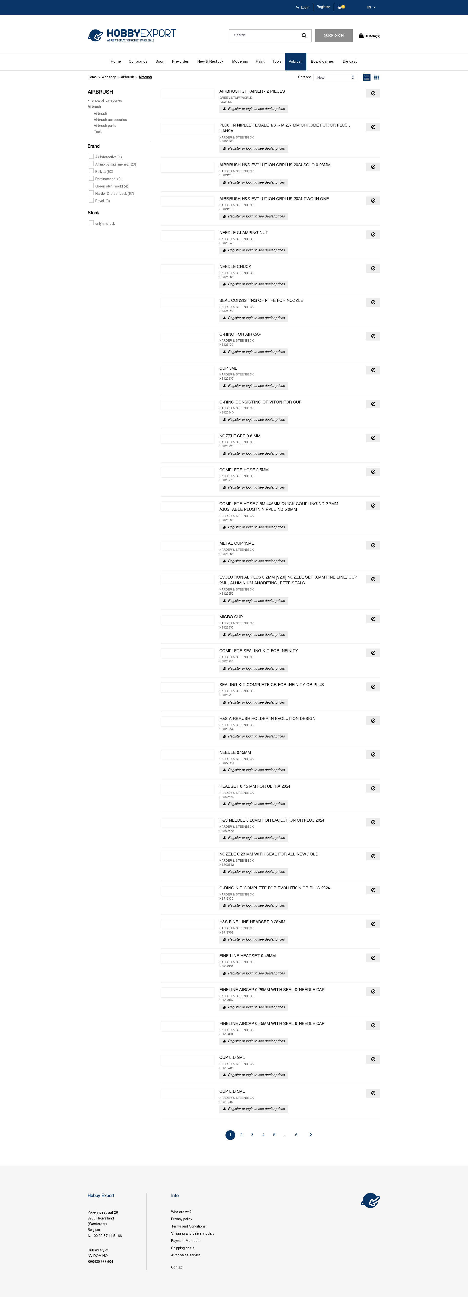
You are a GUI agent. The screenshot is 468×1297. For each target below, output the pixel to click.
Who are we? (181, 1212)
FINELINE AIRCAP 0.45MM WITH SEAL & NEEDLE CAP (271, 1024)
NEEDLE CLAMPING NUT (243, 233)
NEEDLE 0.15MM (235, 753)
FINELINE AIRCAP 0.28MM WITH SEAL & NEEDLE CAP (271, 990)
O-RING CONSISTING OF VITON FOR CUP (260, 402)
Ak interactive (108, 157)
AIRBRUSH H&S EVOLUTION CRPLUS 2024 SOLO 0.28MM (275, 165)
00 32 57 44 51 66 (108, 1236)
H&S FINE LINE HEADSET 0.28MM (252, 922)
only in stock (105, 224)
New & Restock (210, 61)
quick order (334, 36)
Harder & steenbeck (114, 194)
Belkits (104, 172)
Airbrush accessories (110, 120)
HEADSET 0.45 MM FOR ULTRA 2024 (254, 787)
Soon (160, 61)
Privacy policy (181, 1219)
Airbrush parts (105, 126)
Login (304, 7)
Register (323, 7)
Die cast (350, 61)
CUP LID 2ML (232, 1058)
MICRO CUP (231, 617)
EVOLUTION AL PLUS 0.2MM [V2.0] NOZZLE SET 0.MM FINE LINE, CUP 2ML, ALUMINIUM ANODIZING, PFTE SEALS (288, 580)
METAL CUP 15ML (236, 544)
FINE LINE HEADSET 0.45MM (247, 956)
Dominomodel (108, 179)
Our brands (138, 61)
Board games (322, 61)
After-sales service (186, 1255)
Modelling (240, 61)
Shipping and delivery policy (192, 1233)
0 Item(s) (373, 36)
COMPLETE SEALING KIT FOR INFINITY (258, 651)
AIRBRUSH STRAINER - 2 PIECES (252, 92)
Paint (260, 61)
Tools (277, 61)
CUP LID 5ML (232, 1092)
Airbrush (295, 61)
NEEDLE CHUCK (235, 267)
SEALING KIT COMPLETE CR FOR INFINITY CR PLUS (271, 685)
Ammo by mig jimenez (115, 164)
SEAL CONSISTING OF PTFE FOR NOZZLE (261, 301)
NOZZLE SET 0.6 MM (239, 436)
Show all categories (106, 100)
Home (116, 61)
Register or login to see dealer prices (256, 109)
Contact (177, 1267)
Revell (102, 201)
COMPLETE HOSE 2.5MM (244, 470)
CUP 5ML (228, 369)
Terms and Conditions (188, 1226)
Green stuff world (111, 186)
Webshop (108, 77)
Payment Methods (185, 1241)
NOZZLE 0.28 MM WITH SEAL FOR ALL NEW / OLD (268, 854)
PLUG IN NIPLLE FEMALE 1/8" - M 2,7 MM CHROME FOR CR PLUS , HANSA (284, 128)
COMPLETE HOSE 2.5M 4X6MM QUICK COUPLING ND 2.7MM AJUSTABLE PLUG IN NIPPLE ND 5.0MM (278, 507)
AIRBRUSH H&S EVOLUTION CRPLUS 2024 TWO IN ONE (274, 199)
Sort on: (304, 77)
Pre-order (180, 61)
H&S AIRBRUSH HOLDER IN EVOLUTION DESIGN (267, 719)
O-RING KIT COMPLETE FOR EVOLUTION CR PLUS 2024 (274, 888)
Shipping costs (183, 1248)
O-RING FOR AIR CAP (240, 335)
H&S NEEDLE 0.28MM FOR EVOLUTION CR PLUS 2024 (271, 821)
